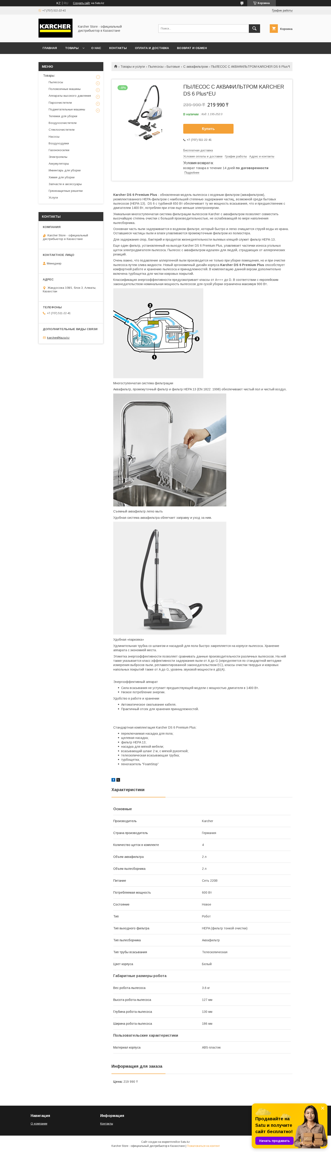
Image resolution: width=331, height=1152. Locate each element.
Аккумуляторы (59, 163)
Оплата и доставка (152, 48)
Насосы (54, 136)
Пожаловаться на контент (203, 1146)
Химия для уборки (62, 177)
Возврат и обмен (192, 48)
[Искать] (254, 28)
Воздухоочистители (63, 123)
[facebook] (113, 780)
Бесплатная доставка (198, 150)
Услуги (53, 197)
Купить (208, 129)
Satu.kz (185, 1141)
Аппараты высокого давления (70, 95)
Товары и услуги (132, 66)
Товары (72, 48)
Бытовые (173, 66)
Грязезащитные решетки (66, 190)
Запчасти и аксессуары (65, 184)
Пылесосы (155, 66)
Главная (50, 48)
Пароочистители (60, 102)
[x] (118, 780)
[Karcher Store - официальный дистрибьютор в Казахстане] (56, 36)
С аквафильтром (195, 66)
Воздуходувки (59, 143)
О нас (96, 48)
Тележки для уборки (63, 116)
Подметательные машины (67, 109)
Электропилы (58, 157)
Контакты (118, 48)
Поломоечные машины (65, 89)
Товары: (49, 75)
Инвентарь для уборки (65, 170)
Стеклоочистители (62, 129)
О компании (39, 1123)
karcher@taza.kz (58, 337)
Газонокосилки (59, 150)
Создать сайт (81, 3)
